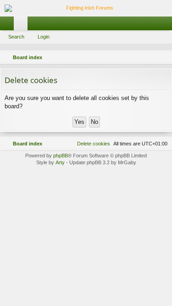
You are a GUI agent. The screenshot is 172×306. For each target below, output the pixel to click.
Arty (60, 162)
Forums (22, 25)
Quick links (9, 25)
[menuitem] (163, 57)
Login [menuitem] (167, 25)
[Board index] (86, 8)
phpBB (60, 155)
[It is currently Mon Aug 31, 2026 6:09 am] (151, 57)
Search (16, 36)
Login (44, 36)
